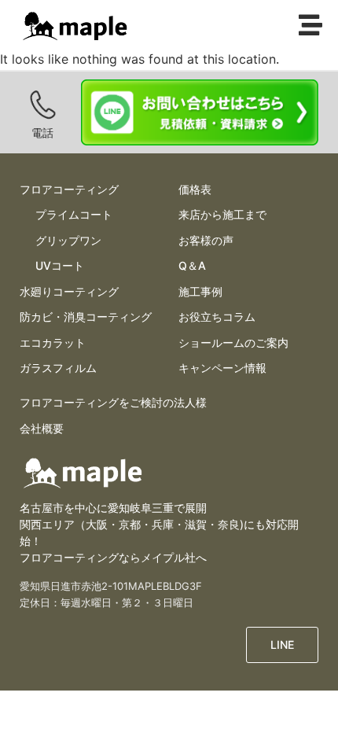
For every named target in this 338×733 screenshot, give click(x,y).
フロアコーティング (69, 189)
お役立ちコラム (216, 316)
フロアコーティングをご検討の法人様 (113, 402)
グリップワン (68, 240)
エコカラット (53, 342)
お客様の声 (205, 240)
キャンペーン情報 (222, 367)
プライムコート (73, 214)
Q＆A (192, 265)
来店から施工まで (222, 214)
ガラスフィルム (58, 367)
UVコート (59, 265)
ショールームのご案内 (233, 342)
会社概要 (42, 428)
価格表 (194, 189)
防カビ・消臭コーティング (86, 316)
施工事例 (200, 291)
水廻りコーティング (69, 291)
